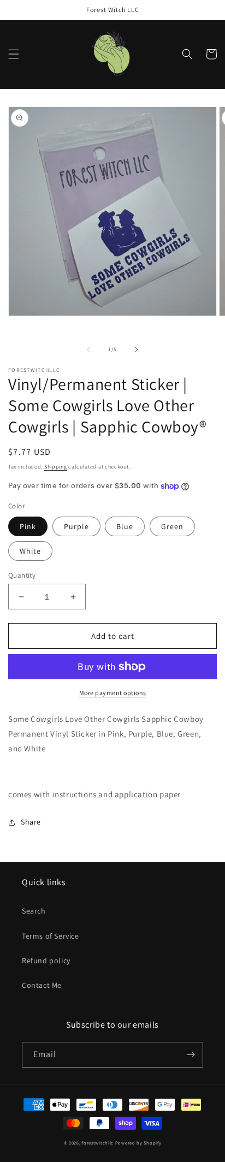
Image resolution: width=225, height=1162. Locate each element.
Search (34, 911)
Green (172, 526)
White (30, 551)
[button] (14, 54)
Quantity (21, 575)
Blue (124, 526)
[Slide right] (137, 349)
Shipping (55, 466)
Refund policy (46, 960)
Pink (28, 526)
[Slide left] (88, 349)
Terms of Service (50, 936)
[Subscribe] (191, 1055)
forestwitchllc (98, 1143)
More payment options (112, 693)
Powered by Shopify (138, 1143)
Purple (76, 526)
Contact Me (42, 985)
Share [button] (31, 822)
